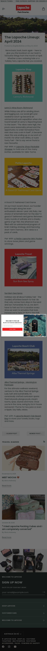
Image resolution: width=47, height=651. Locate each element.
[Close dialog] (44, 316)
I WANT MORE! (12, 329)
